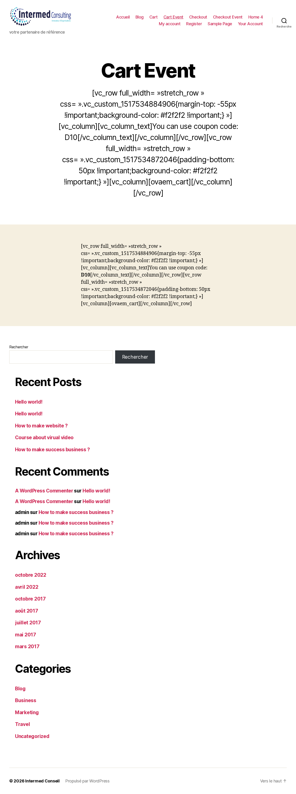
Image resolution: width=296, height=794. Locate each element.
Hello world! (29, 402)
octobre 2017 (30, 599)
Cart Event (173, 17)
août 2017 (26, 611)
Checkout (198, 17)
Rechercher (18, 347)
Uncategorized (32, 736)
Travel (22, 724)
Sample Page (220, 23)
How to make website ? (41, 426)
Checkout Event (228, 17)
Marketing (27, 712)
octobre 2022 (30, 575)
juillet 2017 (28, 623)
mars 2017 (27, 646)
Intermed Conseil (42, 780)
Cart (153, 17)
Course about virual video (44, 437)
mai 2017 (25, 635)
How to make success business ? (52, 449)
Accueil (123, 17)
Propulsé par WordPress (87, 780)
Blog (140, 17)
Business (25, 700)
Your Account (250, 23)
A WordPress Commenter (44, 491)
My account (169, 23)
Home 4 (255, 17)
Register (194, 23)
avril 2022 (26, 587)
